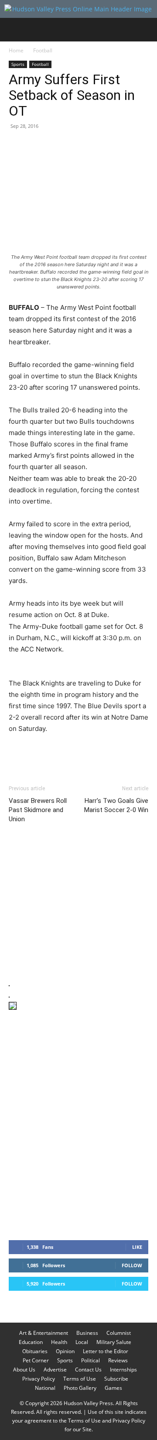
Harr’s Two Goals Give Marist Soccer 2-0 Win (116, 805)
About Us (24, 1369)
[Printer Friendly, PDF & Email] (106, 752)
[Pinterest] (57, 145)
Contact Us (88, 1369)
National (45, 1388)
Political (90, 1360)
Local (81, 1342)
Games (113, 1388)
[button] (15, 29)
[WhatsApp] (77, 145)
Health (59, 1342)
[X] (37, 145)
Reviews (118, 1360)
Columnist (118, 1333)
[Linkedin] (97, 145)
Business (87, 1333)
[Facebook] (17, 145)
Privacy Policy (38, 1378)
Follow (132, 1265)
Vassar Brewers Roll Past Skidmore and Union (38, 810)
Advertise (55, 1369)
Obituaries (35, 1351)
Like (137, 1247)
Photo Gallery (80, 1388)
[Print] (117, 145)
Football (42, 50)
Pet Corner (36, 1360)
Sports (17, 64)
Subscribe (116, 1378)
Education (31, 1342)
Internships (123, 1369)
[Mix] (138, 145)
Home (16, 50)
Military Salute (113, 1342)
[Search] (145, 29)
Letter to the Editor (105, 1351)
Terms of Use (79, 1378)
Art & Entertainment (43, 1333)
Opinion (65, 1351)
